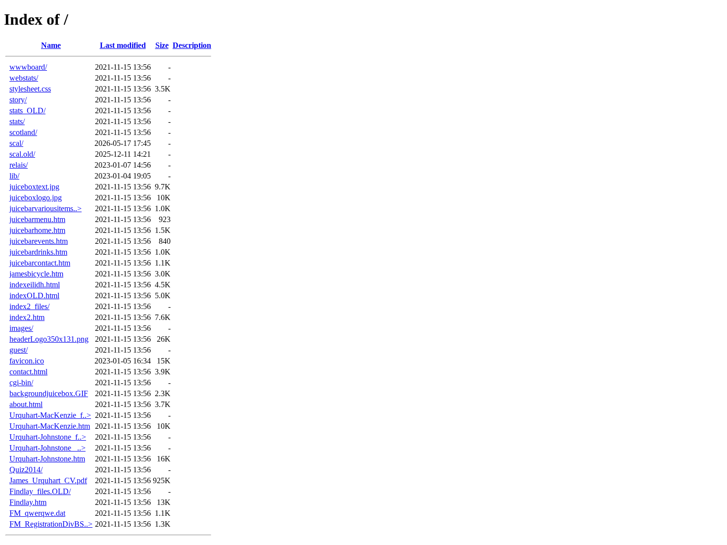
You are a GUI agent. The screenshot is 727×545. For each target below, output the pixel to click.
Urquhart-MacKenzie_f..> (50, 415)
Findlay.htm (27, 502)
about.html (26, 404)
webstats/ (23, 78)
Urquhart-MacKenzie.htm (49, 426)
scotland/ (23, 132)
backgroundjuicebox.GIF (48, 393)
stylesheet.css (30, 89)
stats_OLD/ (27, 110)
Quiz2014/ (26, 469)
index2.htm (27, 317)
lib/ (14, 176)
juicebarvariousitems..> (45, 208)
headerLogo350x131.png (49, 339)
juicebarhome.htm (37, 230)
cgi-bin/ (21, 382)
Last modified (123, 45)
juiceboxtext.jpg (34, 186)
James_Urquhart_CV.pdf (48, 480)
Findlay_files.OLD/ (40, 491)
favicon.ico (26, 361)
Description (192, 45)
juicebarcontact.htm (39, 263)
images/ (21, 328)
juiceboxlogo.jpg (35, 197)
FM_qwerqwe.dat (37, 513)
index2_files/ (29, 306)
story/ (18, 99)
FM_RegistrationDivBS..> (50, 524)
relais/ (18, 165)
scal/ (16, 143)
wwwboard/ (28, 67)
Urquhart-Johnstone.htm (47, 458)
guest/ (18, 350)
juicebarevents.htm (38, 241)
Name (51, 45)
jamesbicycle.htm (36, 274)
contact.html (28, 371)
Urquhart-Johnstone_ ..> (47, 448)
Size (162, 45)
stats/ (17, 121)
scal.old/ (22, 154)
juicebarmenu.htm (37, 219)
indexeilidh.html (34, 284)
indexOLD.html (34, 295)
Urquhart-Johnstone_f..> (47, 437)
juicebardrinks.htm (38, 252)
